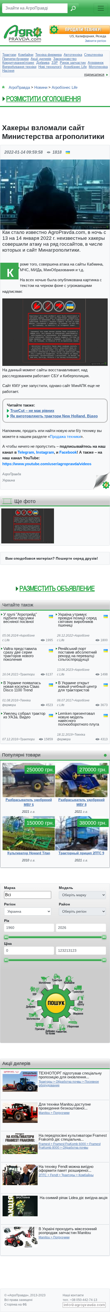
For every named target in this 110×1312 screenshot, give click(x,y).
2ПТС (43, 1175)
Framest (44, 1144)
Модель (66, 888)
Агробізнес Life (65, 87)
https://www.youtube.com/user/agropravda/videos (46, 464)
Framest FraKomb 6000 (69, 1144)
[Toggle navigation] (101, 8)
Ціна (8, 943)
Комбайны (86, 1175)
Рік (6, 921)
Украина (8, 480)
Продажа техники (65, 436)
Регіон (9, 904)
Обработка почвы (68, 1082)
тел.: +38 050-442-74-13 (80, 1300)
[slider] (6, 937)
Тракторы (45, 1082)
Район (64, 904)
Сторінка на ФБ (15, 1304)
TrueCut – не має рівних (32, 411)
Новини (40, 87)
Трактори (27, 674)
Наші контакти (73, 1295)
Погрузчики (61, 1113)
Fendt (54, 1175)
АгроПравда (19, 87)
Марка (9, 888)
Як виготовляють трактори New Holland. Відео (54, 416)
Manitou (44, 1113)
